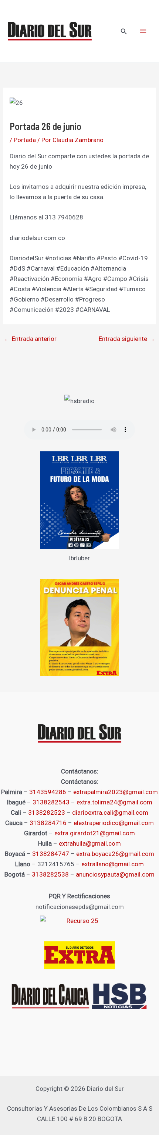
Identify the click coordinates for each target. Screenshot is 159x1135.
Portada (25, 140)
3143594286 (47, 792)
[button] (124, 31)
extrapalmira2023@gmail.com (115, 792)
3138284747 (50, 853)
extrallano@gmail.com (112, 864)
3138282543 (51, 802)
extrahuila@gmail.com (90, 843)
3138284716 (48, 822)
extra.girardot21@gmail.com (94, 833)
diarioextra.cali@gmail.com (110, 812)
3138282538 (50, 874)
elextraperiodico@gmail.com (114, 822)
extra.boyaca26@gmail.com (115, 853)
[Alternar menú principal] (143, 31)
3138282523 (46, 812)
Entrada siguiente (127, 339)
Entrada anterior (30, 339)
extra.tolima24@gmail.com (114, 802)
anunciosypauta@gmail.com (115, 874)
